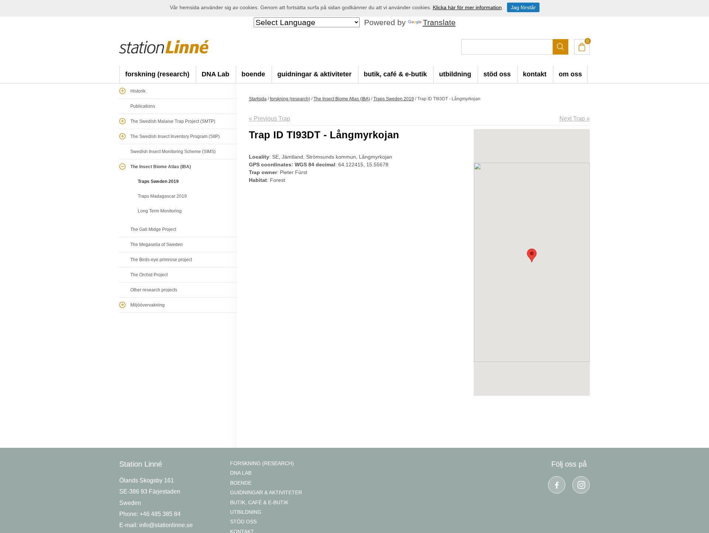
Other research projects (153, 290)
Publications (142, 106)
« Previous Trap (269, 118)
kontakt (535, 74)
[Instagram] (581, 485)
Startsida (258, 98)
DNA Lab (215, 74)
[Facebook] (556, 485)
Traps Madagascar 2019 (162, 196)
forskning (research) (157, 74)
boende (253, 74)
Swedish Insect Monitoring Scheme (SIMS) (173, 151)
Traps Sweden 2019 (158, 181)
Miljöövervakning (147, 305)
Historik (137, 91)
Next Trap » (574, 118)
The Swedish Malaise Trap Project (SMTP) (172, 121)
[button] (532, 255)
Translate (439, 22)
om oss (570, 74)
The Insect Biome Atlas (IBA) (160, 166)
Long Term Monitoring (160, 211)
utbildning (455, 74)
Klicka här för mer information (467, 7)
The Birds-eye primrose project (161, 259)
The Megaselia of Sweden (156, 244)
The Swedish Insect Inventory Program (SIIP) (175, 136)
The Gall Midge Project (153, 229)
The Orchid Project (149, 274)
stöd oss (497, 74)
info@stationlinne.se (166, 525)
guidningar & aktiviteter (314, 74)
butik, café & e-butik (395, 74)
